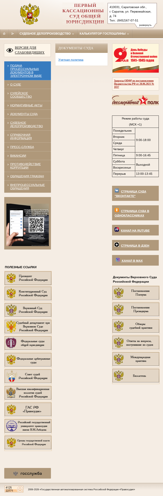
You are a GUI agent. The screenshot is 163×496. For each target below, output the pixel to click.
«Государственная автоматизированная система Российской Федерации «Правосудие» (87, 489)
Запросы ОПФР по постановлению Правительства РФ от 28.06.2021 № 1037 (134, 84)
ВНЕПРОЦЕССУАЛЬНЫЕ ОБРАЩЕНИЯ (27, 186)
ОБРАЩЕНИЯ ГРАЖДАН (27, 176)
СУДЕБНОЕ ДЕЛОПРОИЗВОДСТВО (26, 124)
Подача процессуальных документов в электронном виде (26, 71)
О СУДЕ (15, 84)
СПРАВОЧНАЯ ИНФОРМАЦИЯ (21, 136)
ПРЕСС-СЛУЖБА (22, 147)
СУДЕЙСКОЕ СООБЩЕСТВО (21, 95)
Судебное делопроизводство (46, 33)
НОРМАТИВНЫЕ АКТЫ (26, 105)
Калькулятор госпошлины (103, 33)
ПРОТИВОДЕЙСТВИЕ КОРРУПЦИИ (25, 165)
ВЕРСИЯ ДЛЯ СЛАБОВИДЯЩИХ (30, 50)
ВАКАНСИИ (18, 155)
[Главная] (4, 33)
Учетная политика (70, 59)
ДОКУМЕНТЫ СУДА (24, 114)
